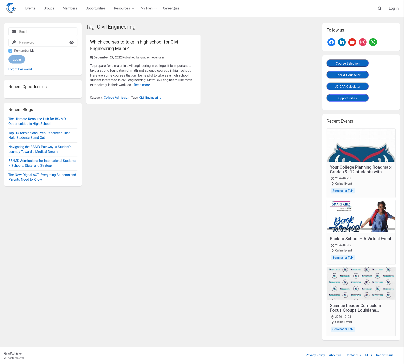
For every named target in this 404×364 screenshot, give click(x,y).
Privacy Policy (315, 355)
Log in (394, 8)
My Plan (147, 8)
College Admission (116, 97)
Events (30, 8)
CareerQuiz (171, 8)
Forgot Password (20, 69)
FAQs (368, 355)
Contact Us (353, 355)
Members (70, 8)
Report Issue (384, 355)
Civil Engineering (150, 97)
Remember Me (24, 51)
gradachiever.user (152, 57)
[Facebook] (331, 42)
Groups (49, 8)
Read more (142, 85)
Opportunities (96, 8)
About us (335, 355)
